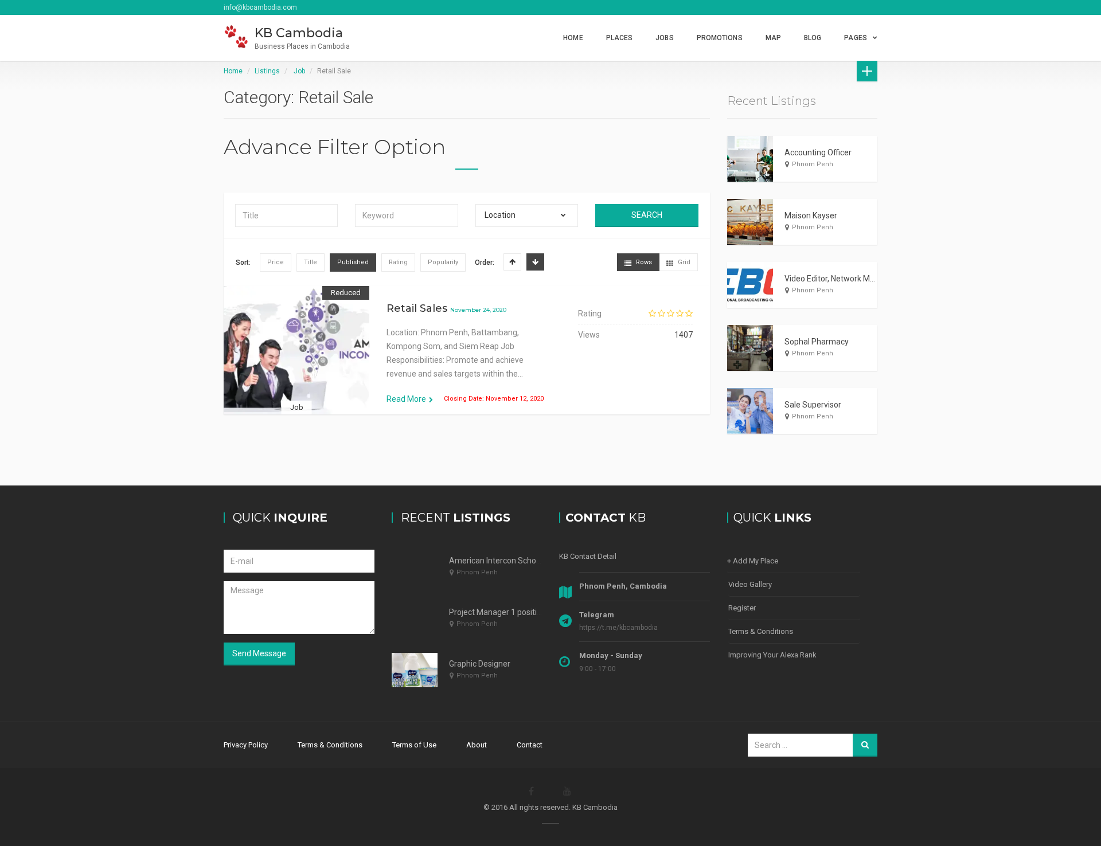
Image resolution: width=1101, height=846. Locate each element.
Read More (406, 399)
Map (773, 38)
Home (573, 38)
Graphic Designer (479, 663)
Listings (267, 71)
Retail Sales (416, 308)
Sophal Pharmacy (816, 341)
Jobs (664, 38)
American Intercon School (495, 560)
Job (299, 71)
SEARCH (646, 215)
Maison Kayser (810, 215)
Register (742, 608)
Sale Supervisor (812, 404)
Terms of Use (414, 745)
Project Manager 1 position (497, 612)
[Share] (270, 364)
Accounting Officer (818, 152)
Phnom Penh (812, 164)
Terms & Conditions (760, 631)
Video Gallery (750, 584)
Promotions (720, 38)
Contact (529, 745)
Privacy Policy (246, 745)
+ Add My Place (752, 561)
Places (619, 38)
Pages (855, 38)
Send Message (259, 653)
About (476, 745)
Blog (812, 38)
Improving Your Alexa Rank (772, 655)
